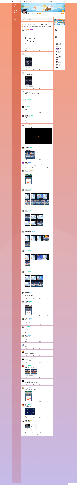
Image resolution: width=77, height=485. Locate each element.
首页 (17, 1)
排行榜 (15, 6)
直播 (20, 1)
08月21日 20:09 (27, 454)
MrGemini (15, 17)
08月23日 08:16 (27, 366)
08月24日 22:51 (27, 190)
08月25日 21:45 (27, 73)
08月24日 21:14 (27, 232)
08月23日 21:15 (27, 345)
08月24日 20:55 (27, 251)
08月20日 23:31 (27, 470)
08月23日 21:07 (27, 352)
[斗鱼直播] (13, 1)
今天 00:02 (26, 54)
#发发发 (45, 455)
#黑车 (27, 253)
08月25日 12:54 (27, 163)
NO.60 (63, 11)
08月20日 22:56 (27, 477)
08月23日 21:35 (27, 336)
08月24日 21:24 (27, 211)
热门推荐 (15, 4)
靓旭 (29, 477)
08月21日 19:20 (27, 461)
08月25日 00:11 (27, 171)
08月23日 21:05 (27, 359)
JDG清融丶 (15, 19)
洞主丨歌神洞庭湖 (16, 21)
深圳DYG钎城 (15, 12)
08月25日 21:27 (27, 100)
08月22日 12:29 (27, 405)
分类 (23, 1)
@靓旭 (37, 165)
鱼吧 (33, 1)
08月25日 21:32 (27, 92)
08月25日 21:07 (27, 116)
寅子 (14, 14)
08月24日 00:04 (27, 302)
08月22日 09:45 (27, 421)
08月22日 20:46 (27, 381)
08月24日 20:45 (27, 272)
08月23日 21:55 (27, 319)
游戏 (30, 1)
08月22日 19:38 (27, 388)
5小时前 (26, 30)
